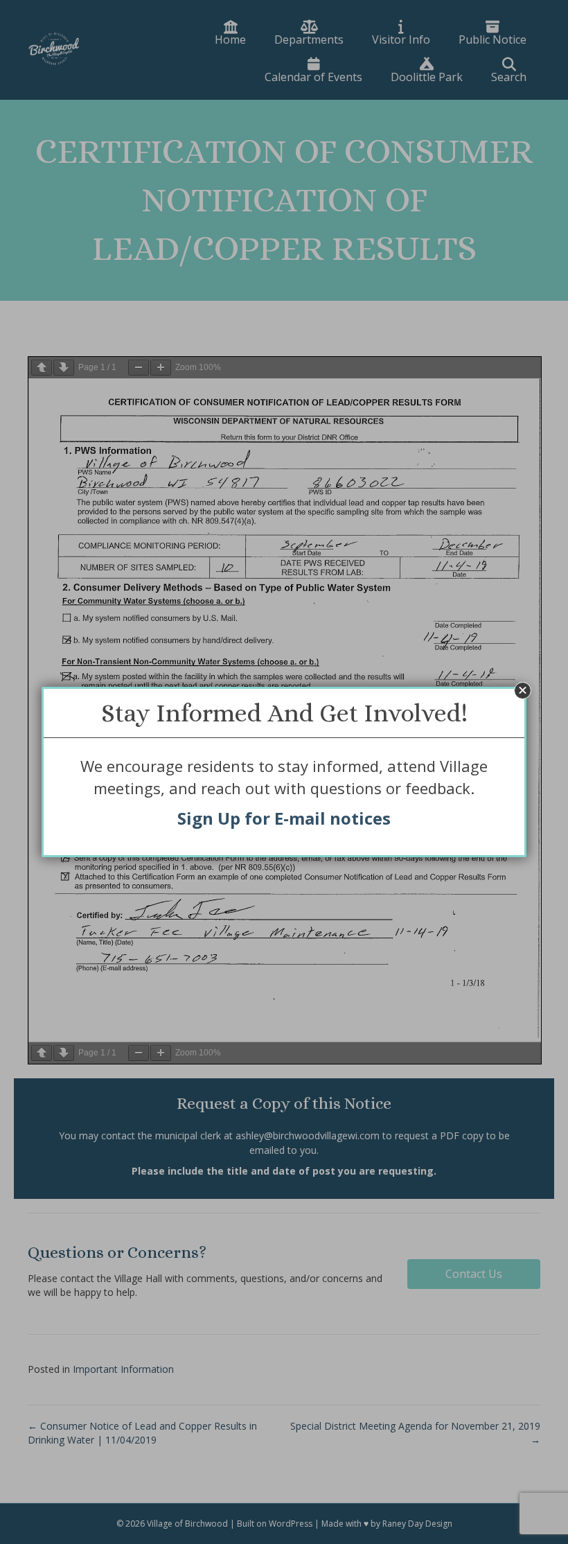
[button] (522, 690)
